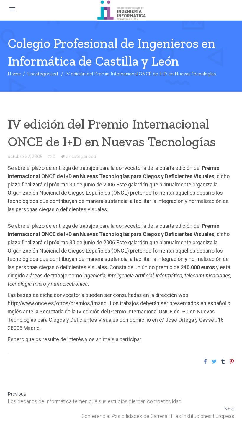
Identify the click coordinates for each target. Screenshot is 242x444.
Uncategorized (42, 74)
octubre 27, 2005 (25, 156)
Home (14, 74)
